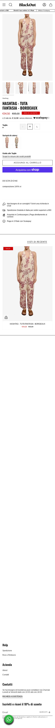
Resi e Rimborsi (9, 655)
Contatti (5, 675)
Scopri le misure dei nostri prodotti (16, 156)
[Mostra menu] (4, 5)
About (4, 670)
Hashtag (5, 98)
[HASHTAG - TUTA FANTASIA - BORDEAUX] (27, 283)
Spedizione (7, 651)
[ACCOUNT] (44, 5)
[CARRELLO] (51, 5)
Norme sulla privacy (39, 717)
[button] (10, 5)
